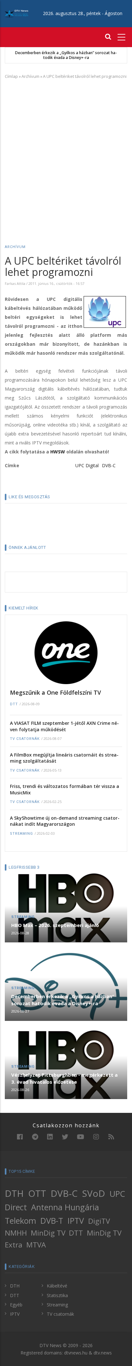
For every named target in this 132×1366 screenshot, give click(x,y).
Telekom (20, 1220)
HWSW (57, 452)
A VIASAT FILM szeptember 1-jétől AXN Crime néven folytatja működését (64, 726)
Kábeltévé (57, 1286)
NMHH (16, 1233)
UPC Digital (87, 465)
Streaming (21, 834)
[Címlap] (16, 13)
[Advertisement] (66, 153)
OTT (37, 1193)
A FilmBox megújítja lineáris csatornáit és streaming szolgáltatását (64, 758)
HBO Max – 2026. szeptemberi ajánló (55, 925)
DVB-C (109, 465)
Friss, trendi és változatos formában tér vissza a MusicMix (64, 789)
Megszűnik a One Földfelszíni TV (55, 692)
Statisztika (57, 1295)
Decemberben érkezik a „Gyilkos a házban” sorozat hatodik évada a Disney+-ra (66, 55)
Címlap (11, 76)
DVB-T (51, 1220)
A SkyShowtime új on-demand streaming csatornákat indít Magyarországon (65, 821)
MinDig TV (48, 1233)
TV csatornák (25, 739)
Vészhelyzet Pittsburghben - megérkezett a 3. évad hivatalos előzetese (64, 1078)
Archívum (30, 76)
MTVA (36, 1245)
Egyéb (16, 1305)
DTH (14, 1193)
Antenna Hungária (65, 1207)
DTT (14, 704)
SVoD (93, 1193)
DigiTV (99, 1221)
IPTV (76, 1220)
